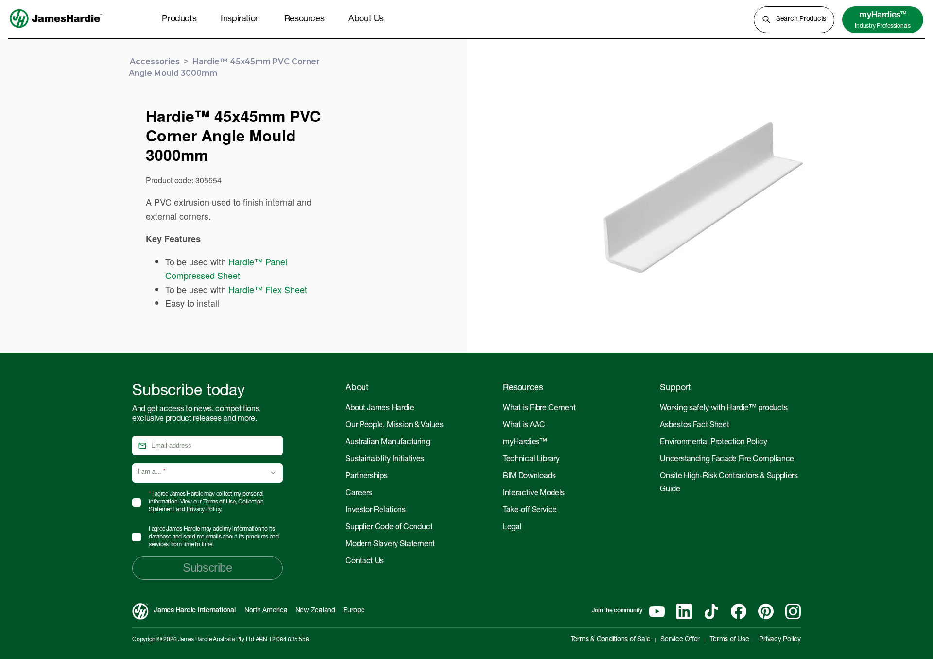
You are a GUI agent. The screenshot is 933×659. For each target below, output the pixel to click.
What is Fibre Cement (539, 409)
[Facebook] (738, 611)
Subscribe (207, 567)
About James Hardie (380, 409)
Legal (512, 528)
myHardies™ (525, 443)
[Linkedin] (684, 611)
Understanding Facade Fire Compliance (727, 460)
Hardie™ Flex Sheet (267, 289)
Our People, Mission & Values (394, 426)
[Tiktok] (711, 611)
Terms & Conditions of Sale (611, 639)
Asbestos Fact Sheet (694, 426)
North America (266, 610)
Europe (354, 610)
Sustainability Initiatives (385, 460)
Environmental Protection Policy (713, 443)
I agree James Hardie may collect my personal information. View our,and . (206, 502)
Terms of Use (219, 502)
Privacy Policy (204, 510)
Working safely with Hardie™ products (723, 409)
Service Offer (680, 639)
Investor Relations (375, 511)
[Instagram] (793, 611)
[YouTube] (657, 611)
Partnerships (366, 477)
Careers (359, 494)
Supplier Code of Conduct (389, 528)
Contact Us (365, 562)
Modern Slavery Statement (390, 545)
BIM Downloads (529, 477)
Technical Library (531, 460)
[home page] (56, 28)
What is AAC (524, 426)
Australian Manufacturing (388, 443)
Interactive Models (534, 494)
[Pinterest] (766, 611)
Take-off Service (530, 511)
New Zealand (315, 610)
